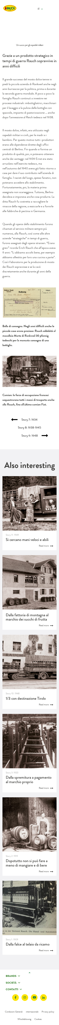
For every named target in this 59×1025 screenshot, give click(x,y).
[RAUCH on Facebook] (15, 997)
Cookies (38, 1019)
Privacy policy (48, 1011)
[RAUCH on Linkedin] (43, 997)
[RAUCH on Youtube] (34, 997)
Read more (44, 545)
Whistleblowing (24, 1019)
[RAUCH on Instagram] (24, 997)
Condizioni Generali (14, 1011)
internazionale (32, 1011)
